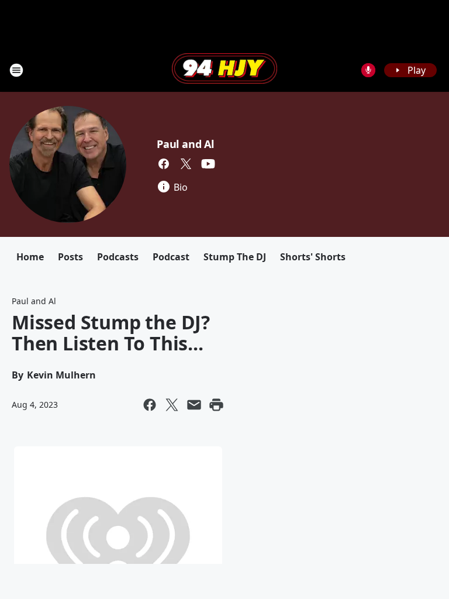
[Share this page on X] (172, 405)
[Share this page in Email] (194, 405)
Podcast (171, 256)
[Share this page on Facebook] (149, 405)
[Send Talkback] (368, 70)
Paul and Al (185, 144)
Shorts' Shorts (313, 256)
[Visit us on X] (186, 164)
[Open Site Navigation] (16, 70)
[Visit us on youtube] (208, 164)
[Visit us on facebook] (164, 164)
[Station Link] (224, 69)
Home (30, 256)
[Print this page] (216, 405)
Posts (70, 256)
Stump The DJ (234, 256)
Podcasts (118, 256)
